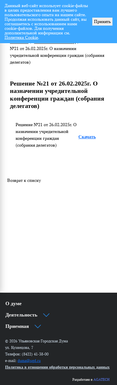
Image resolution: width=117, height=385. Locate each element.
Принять (102, 21)
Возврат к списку (24, 180)
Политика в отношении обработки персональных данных (57, 367)
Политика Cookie (21, 37)
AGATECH (101, 379)
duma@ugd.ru (29, 360)
